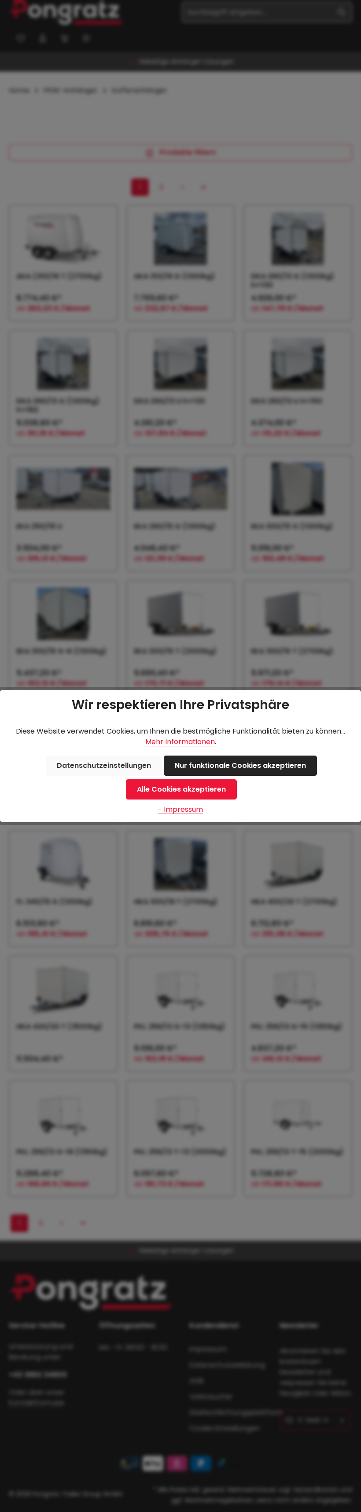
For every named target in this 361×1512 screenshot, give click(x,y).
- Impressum (180, 809)
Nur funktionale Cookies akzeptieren (240, 765)
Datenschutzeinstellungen (104, 765)
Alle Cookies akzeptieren (181, 789)
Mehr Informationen (180, 742)
